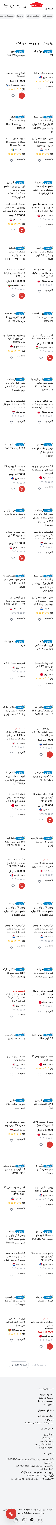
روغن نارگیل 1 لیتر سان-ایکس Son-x (44, 1189)
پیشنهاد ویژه (33, 16)
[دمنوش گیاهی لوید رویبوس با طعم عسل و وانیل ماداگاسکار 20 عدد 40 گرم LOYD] (14, 192)
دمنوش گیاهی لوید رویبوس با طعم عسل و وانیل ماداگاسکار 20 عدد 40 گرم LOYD (14, 208)
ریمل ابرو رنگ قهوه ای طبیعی (42, 1324)
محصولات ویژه (47, 1394)
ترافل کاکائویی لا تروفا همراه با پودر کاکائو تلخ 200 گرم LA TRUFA (15, 798)
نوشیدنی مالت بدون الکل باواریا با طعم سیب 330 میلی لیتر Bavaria (15, 1257)
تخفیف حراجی (18, 728)
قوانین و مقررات (46, 1416)
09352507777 (33, 1475)
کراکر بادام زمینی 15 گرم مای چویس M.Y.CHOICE (43, 798)
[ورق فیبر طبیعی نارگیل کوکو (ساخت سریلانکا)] (14, 1306)
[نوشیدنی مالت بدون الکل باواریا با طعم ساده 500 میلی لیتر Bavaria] (42, 913)
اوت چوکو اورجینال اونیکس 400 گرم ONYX (44, 667)
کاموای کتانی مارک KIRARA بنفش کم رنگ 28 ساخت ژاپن (15, 735)
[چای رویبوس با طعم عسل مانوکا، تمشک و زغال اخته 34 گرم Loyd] (42, 192)
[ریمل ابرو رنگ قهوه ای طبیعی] (42, 1306)
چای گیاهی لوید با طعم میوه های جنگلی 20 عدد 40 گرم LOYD (42, 404)
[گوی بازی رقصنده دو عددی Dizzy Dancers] (42, 323)
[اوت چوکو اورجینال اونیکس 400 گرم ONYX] (42, 651)
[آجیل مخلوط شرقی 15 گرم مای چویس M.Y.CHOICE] (14, 1175)
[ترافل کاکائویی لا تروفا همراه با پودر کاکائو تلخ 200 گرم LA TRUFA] (14, 782)
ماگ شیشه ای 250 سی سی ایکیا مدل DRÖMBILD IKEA (15, 863)
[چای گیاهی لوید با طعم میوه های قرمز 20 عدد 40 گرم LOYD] (14, 585)
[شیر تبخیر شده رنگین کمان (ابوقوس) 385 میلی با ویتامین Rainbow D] (42, 126)
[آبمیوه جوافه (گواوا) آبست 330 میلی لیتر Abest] (42, 978)
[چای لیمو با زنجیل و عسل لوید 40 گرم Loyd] (14, 519)
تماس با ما (49, 1404)
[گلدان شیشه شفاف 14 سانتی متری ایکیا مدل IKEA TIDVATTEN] (14, 257)
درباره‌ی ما (49, 1419)
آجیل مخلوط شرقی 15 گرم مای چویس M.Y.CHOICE (14, 1191)
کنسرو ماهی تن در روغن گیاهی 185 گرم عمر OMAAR (42, 732)
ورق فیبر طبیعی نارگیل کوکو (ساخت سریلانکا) (15, 1322)
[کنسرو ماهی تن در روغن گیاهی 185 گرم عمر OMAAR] (42, 716)
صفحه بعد (21, 1365)
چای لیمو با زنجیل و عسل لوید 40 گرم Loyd (15, 535)
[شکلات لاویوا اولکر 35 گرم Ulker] (42, 1044)
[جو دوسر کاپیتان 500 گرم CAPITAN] (14, 454)
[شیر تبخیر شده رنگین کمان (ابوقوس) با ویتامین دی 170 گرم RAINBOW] (42, 585)
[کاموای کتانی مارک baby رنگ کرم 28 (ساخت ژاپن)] (14, 978)
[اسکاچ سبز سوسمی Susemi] (14, 61)
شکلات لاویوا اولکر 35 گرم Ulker (42, 1058)
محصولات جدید (46, 1397)
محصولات (47, 16)
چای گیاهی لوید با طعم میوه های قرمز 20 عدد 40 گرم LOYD (14, 601)
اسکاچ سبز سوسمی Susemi (15, 75)
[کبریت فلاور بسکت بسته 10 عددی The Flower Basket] (14, 126)
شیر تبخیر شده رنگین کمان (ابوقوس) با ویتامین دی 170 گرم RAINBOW (42, 601)
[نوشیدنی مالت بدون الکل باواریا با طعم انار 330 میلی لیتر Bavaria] (14, 388)
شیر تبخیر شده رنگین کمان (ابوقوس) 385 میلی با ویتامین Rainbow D (42, 142)
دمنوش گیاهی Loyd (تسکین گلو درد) (43, 1123)
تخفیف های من (46, 1447)
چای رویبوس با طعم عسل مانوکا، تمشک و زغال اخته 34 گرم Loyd (42, 208)
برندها (20, 16)
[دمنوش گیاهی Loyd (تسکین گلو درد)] (42, 1109)
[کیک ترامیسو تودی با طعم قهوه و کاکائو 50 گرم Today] (42, 454)
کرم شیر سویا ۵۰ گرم (14, 663)
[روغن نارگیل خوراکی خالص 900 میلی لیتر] (14, 1109)
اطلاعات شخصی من (44, 1444)
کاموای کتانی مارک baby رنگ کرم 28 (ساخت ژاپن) (15, 998)
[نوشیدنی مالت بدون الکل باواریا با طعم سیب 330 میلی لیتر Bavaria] (14, 1241)
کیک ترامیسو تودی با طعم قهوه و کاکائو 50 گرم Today (42, 470)
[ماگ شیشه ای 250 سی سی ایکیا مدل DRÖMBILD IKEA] (14, 847)
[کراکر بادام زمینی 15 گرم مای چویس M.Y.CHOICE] (42, 782)
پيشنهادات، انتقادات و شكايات (39, 1422)
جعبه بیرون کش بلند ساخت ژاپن (14, 1058)
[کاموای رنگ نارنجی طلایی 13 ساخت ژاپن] (42, 847)
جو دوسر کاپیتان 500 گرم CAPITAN (14, 468)
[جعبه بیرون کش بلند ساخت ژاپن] (14, 1044)
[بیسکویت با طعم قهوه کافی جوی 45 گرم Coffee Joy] (14, 323)
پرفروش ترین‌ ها (46, 1401)
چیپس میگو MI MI (43, 73)
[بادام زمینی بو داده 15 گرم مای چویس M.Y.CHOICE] (42, 1241)
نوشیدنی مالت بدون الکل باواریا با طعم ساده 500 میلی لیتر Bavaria (43, 929)
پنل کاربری (49, 1434)
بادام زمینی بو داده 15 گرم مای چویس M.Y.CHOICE (42, 1257)
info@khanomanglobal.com (33, 1472)
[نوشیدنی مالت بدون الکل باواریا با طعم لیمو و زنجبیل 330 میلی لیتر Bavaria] (42, 519)
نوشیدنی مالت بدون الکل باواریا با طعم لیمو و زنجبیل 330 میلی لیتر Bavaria (43, 535)
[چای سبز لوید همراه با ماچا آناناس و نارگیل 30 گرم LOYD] (42, 257)
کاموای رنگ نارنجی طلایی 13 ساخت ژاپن (42, 865)
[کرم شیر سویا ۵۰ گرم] (14, 651)
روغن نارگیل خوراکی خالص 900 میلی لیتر (15, 1123)
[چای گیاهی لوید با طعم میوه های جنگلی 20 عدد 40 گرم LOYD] (42, 388)
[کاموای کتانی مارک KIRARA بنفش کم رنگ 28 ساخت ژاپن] (14, 716)
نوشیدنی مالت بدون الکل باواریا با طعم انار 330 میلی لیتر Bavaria (14, 404)
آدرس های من (47, 1441)
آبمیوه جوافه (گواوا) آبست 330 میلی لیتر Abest (43, 994)
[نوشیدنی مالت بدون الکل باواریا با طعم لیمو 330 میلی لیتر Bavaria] (14, 913)
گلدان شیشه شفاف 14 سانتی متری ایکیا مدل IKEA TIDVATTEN (14, 273)
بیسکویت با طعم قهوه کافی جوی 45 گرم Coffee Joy (14, 339)
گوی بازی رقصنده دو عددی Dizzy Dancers (42, 337)
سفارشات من (47, 1437)
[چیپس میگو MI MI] (42, 61)
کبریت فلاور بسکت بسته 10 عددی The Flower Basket (15, 142)
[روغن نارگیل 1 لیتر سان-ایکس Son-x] (42, 1175)
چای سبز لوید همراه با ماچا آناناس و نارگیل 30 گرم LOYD (42, 273)
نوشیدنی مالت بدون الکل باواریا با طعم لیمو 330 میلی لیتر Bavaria (15, 929)
